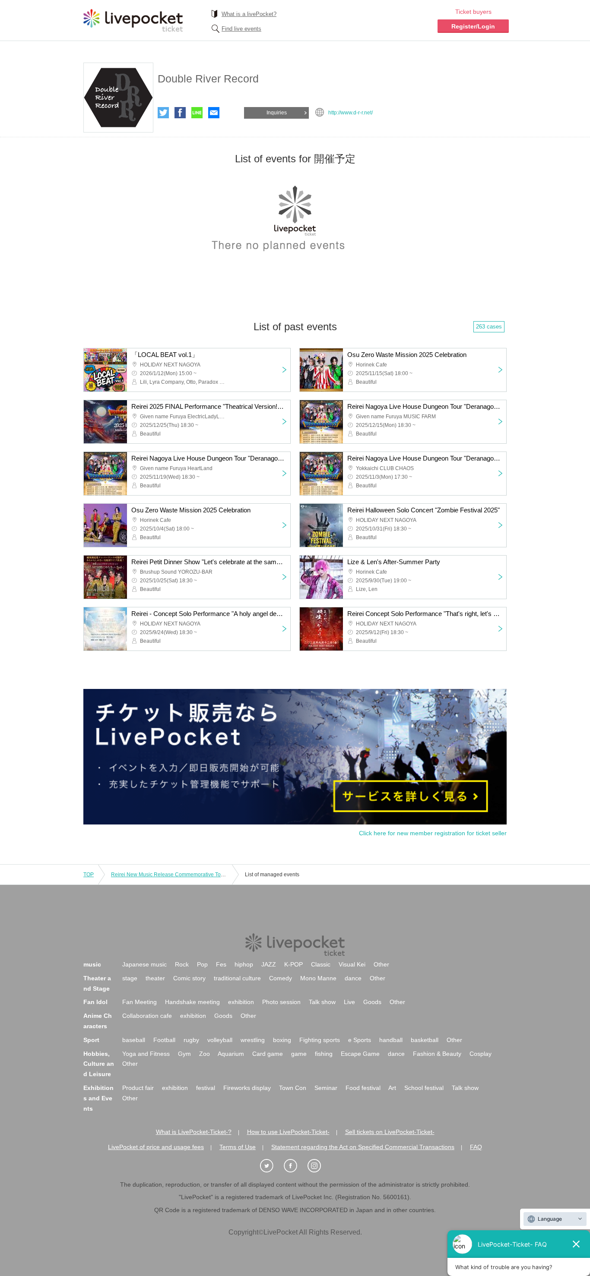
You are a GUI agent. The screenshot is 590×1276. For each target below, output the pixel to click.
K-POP (293, 964)
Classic (320, 964)
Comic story (189, 978)
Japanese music (144, 964)
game (299, 1053)
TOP (88, 875)
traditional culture (237, 978)
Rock (182, 964)
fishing (324, 1053)
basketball (424, 1039)
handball (391, 1039)
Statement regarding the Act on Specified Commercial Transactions (362, 1146)
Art (392, 1087)
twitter (163, 112)
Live (349, 1001)
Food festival (363, 1087)
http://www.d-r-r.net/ (350, 113)
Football (164, 1039)
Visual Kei (352, 964)
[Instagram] (319, 1166)
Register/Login (473, 26)
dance (353, 978)
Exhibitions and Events (98, 1098)
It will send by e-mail (213, 112)
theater (155, 978)
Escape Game (360, 1053)
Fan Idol (95, 1001)
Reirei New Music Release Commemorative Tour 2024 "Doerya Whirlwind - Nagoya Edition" (218, 875)
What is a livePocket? (249, 14)
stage (129, 978)
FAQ (476, 1146)
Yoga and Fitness (146, 1053)
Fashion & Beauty (437, 1053)
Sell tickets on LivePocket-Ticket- (390, 1131)
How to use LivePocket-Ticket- (288, 1131)
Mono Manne (318, 978)
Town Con (292, 1087)
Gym (184, 1053)
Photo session (281, 1001)
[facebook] (295, 1166)
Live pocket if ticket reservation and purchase (133, 20)
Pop (202, 964)
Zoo (204, 1053)
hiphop (244, 964)
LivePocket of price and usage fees (156, 1146)
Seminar (325, 1087)
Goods (372, 1001)
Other (381, 964)
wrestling (253, 1039)
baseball (133, 1039)
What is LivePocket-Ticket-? (194, 1131)
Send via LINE (197, 112)
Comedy (280, 978)
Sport (91, 1039)
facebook (180, 112)
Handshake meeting (192, 1001)
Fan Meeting (139, 1001)
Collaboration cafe (147, 1015)
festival (205, 1087)
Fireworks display (247, 1087)
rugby (191, 1039)
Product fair (138, 1087)
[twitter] (271, 1166)
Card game (267, 1053)
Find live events (241, 28)
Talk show (322, 1001)
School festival (424, 1087)
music (92, 964)
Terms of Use (237, 1146)
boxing (282, 1039)
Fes (221, 964)
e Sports (359, 1039)
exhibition (241, 1001)
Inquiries (276, 113)
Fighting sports (319, 1039)
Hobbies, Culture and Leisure (98, 1064)
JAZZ (268, 964)
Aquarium (231, 1053)
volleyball (219, 1039)
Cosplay (480, 1053)
